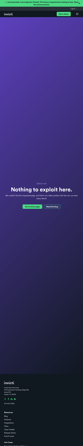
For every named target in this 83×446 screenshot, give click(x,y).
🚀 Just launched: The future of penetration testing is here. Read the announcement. (41, 3)
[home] (8, 14)
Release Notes (10, 433)
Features (7, 419)
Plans (6, 426)
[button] (74, 9)
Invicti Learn (9, 436)
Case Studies (9, 429)
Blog (6, 416)
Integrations (9, 423)
